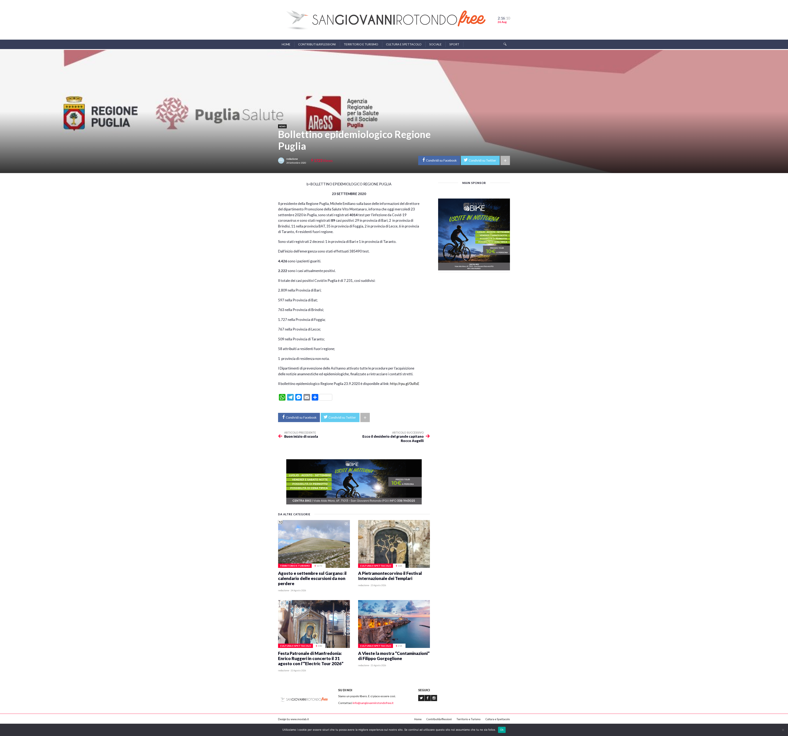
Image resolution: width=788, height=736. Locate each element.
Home (286, 44)
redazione (292, 158)
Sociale (435, 44)
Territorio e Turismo (361, 44)
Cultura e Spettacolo (403, 44)
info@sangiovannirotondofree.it (373, 703)
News (282, 126)
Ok (502, 729)
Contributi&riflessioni (317, 44)
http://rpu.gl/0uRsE (404, 383)
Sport (454, 44)
